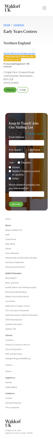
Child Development (13, 319)
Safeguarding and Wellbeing (17, 358)
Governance (10, 239)
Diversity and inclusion (15, 267)
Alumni (8, 371)
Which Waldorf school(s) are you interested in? (24, 186)
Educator (26, 162)
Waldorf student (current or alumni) (26, 173)
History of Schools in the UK (17, 344)
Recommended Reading (15, 292)
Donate (8, 382)
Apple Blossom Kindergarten (19, 53)
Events (8, 248)
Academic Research (14, 324)
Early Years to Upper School (17, 306)
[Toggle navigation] (44, 8)
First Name (16, 149)
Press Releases (12, 253)
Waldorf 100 (10, 329)
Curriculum (10, 301)
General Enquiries (13, 402)
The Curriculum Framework (17, 310)
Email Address (17, 137)
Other (15, 178)
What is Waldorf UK (13, 230)
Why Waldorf (11, 278)
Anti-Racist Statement (14, 262)
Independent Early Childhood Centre (19, 56)
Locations (18, 24)
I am (12, 162)
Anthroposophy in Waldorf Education (21, 315)
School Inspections (13, 349)
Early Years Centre (12, 59)
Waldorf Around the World (17, 296)
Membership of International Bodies (21, 257)
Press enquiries (12, 407)
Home (7, 24)
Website (10, 89)
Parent (16, 167)
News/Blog (10, 243)
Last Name (35, 149)
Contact (8, 398)
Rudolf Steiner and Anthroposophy (20, 287)
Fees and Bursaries (13, 353)
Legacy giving (11, 387)
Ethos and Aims (12, 282)
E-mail (23, 89)
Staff (7, 234)
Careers (8, 365)
